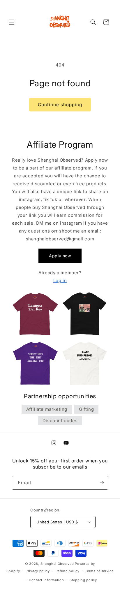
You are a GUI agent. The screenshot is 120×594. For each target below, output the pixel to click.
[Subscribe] (101, 483)
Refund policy (68, 571)
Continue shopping (60, 104)
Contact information (46, 580)
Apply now (60, 255)
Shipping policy (83, 580)
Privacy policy (38, 571)
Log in (60, 280)
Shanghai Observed (57, 564)
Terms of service (99, 571)
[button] (11, 22)
